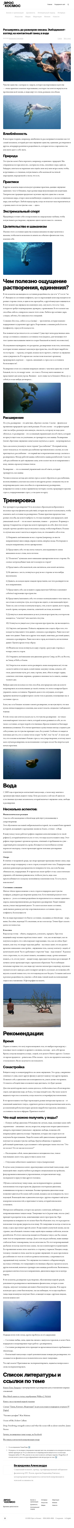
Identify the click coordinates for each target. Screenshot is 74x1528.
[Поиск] (68, 4)
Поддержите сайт (59, 4)
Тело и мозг (67, 38)
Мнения (47, 17)
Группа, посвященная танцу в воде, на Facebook (22, 1434)
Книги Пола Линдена (12, 1387)
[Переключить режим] (5, 1518)
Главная (49, 4)
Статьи (60, 38)
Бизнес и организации (15, 13)
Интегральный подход (46, 13)
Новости (56, 17)
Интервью (61, 13)
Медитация (37, 17)
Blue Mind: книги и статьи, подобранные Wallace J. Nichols (27, 1396)
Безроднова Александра (16, 38)
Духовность (30, 13)
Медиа (27, 17)
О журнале (59, 1518)
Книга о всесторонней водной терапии (19, 1401)
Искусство (19, 17)
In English (68, 1518)
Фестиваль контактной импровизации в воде (21, 1439)
